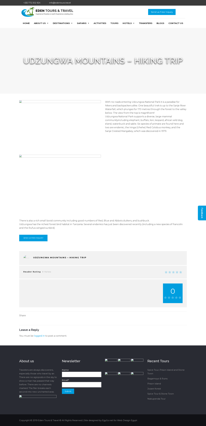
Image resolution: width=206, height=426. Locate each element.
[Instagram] (178, 420)
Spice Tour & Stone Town (160, 393)
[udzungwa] (26, 258)
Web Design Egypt (127, 420)
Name (65, 370)
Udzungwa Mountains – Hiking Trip (59, 257)
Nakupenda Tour (156, 398)
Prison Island (154, 383)
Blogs (160, 23)
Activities (100, 23)
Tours (114, 23)
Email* (65, 380)
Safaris (81, 23)
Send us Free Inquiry (162, 12)
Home (26, 23)
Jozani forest (154, 388)
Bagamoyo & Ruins (157, 378)
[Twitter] (171, 420)
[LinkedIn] (174, 420)
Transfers (145, 23)
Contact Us (175, 23)
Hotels (127, 23)
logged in (39, 335)
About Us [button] (40, 23)
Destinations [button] (61, 23)
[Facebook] (167, 420)
